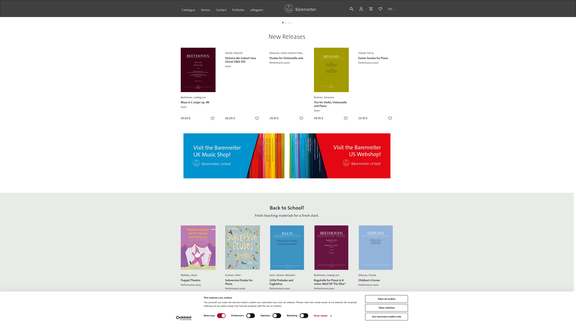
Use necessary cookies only (386, 316)
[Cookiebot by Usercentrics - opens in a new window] (184, 318)
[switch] (250, 315)
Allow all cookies (386, 299)
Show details (320, 315)
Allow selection (387, 307)
